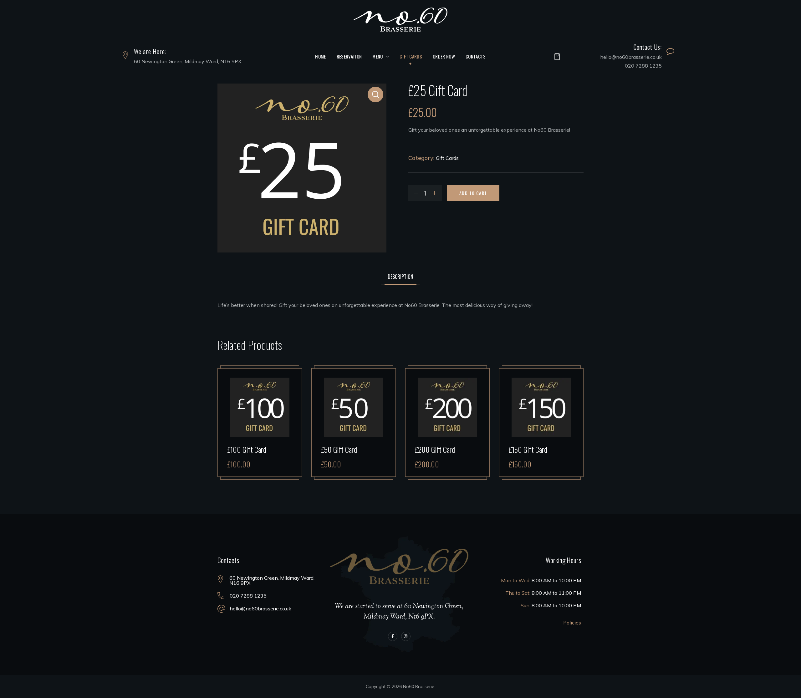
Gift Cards (447, 158)
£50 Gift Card (339, 449)
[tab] (400, 276)
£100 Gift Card (246, 449)
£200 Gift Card (435, 449)
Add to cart (473, 193)
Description (400, 276)
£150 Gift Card (528, 449)
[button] (555, 56)
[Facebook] (392, 636)
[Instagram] (406, 636)
